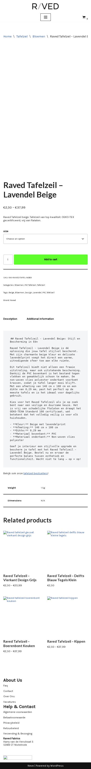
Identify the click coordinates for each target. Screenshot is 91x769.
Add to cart (50, 259)
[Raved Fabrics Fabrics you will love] (45, 6)
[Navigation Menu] (45, 17)
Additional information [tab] (40, 318)
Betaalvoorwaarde (14, 717)
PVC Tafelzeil (30, 285)
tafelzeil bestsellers (35, 473)
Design (28, 292)
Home (7, 36)
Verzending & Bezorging (17, 733)
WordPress (57, 765)
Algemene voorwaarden (17, 712)
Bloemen (38, 36)
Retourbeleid (11, 728)
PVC (44, 292)
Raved (13, 300)
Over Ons (9, 696)
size (5, 231)
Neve (31, 765)
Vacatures (9, 701)
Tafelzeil (22, 36)
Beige (11, 292)
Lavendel (37, 292)
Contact (8, 691)
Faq (5, 685)
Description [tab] (10, 318)
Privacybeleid (11, 722)
